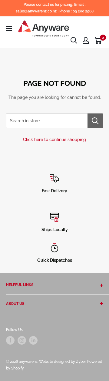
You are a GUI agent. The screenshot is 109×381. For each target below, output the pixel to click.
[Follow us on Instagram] (22, 340)
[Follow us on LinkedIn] (33, 340)
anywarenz (28, 361)
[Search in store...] (95, 120)
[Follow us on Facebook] (10, 340)
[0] (98, 40)
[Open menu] (9, 28)
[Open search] (74, 40)
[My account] (86, 40)
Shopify (17, 368)
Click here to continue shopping (54, 139)
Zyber (81, 361)
